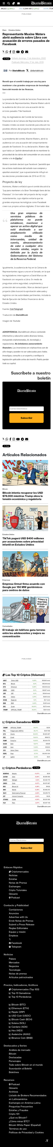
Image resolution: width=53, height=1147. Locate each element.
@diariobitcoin (36, 70)
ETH (4, 687)
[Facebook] (10, 52)
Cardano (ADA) (19, 1026)
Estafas (13, 879)
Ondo (13, 783)
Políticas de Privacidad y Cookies (26, 1132)
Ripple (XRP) (18, 1011)
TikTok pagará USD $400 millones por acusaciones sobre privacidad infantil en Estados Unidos (23, 541)
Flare (13, 803)
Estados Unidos (14, 30)
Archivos (13, 1091)
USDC (5, 690)
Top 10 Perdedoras (21, 996)
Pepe (12, 753)
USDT (5, 680)
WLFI (4, 793)
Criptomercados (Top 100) (25, 989)
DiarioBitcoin (18, 70)
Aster (13, 777)
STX (4, 734)
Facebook (16, 942)
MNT (4, 790)
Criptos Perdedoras (18, 768)
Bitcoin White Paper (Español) (25, 1125)
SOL (4, 697)
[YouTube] (18, 52)
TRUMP (5, 710)
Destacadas (15, 1057)
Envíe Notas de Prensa (21, 920)
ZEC (4, 706)
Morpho (14, 773)
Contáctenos (16, 909)
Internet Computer (17, 796)
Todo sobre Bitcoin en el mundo (26, 1064)
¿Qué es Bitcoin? (18, 1117)
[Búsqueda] (9, 3)
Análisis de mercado (19, 1050)
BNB (4, 703)
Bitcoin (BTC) (18, 1004)
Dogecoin (14, 700)
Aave (11, 747)
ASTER (5, 777)
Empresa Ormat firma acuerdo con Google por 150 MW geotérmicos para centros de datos (23, 587)
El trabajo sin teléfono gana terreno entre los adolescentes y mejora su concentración (23, 633)
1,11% (21, 8)
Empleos (13, 935)
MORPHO (6, 773)
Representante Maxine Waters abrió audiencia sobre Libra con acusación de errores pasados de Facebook (26, 39)
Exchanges (15, 886)
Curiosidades (7, 626)
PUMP (5, 740)
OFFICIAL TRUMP (16, 710)
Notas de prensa (18, 973)
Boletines (14, 1072)
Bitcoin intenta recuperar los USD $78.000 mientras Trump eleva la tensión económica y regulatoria (22, 496)
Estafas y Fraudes (18, 1110)
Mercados (14, 962)
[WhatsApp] (7, 52)
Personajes (15, 1061)
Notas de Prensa (18, 882)
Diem (4, 30)
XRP (4, 693)
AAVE (5, 747)
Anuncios (14, 913)
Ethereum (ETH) (20, 1008)
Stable (14, 799)
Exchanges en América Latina (24, 1102)
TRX (6, 8)
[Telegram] (23, 52)
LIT (4, 757)
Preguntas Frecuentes (21, 1106)
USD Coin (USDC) (21, 1015)
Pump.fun (13, 740)
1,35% (43, 8)
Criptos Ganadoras (18, 722)
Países (12, 958)
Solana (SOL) (18, 1023)
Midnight (14, 780)
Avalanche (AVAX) (20, 1034)
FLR (4, 803)
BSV (4, 786)
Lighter (12, 757)
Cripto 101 (14, 1113)
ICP (4, 796)
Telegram (16, 946)
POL (4, 731)
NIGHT (5, 780)
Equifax (18, 158)
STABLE (5, 799)
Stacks (12, 734)
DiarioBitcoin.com (44, 713)
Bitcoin (5, 489)
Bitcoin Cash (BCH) (21, 1019)
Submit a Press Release (21, 924)
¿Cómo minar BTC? (19, 1121)
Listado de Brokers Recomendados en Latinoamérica (27, 1097)
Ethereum (14, 687)
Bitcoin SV (15, 786)
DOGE (5, 700)
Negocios (14, 966)
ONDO (5, 783)
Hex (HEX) (17, 1030)
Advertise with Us (18, 917)
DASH (5, 744)
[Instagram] (14, 52)
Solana (13, 697)
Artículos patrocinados (21, 977)
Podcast (15, 897)
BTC (4, 684)
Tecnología (14, 969)
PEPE (5, 753)
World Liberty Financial (18, 793)
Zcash (13, 706)
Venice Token (14, 750)
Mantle (14, 790)
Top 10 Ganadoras (21, 993)
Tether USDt (14, 680)
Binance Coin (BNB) (22, 1037)
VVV (4, 750)
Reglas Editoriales (18, 928)
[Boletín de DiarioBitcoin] (27, 52)
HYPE (32, 8)
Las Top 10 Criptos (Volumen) (25, 675)
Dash (11, 744)
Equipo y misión (17, 931)
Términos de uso (18, 1128)
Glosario (13, 893)
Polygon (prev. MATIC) (16, 731)
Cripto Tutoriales (18, 890)
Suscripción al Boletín (20, 1068)
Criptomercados (20, 871)
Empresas (6, 580)
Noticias (13, 875)
